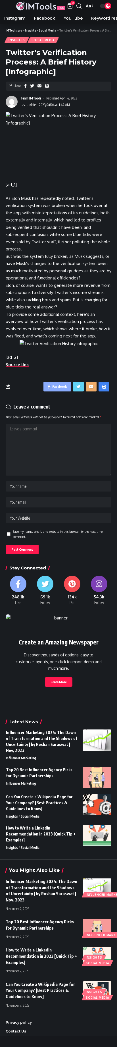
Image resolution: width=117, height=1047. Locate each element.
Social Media (43, 40)
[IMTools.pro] (40, 6)
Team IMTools (30, 98)
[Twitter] (45, 590)
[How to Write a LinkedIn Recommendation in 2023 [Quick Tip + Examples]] (97, 835)
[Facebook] (18, 590)
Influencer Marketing (21, 758)
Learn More (59, 682)
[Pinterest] (71, 590)
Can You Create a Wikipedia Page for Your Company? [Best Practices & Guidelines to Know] (39, 802)
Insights (17, 40)
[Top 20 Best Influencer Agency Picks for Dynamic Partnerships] (97, 777)
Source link (17, 364)
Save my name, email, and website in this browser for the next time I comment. (58, 534)
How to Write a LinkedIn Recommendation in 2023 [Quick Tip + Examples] (41, 834)
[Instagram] (98, 590)
